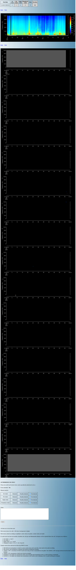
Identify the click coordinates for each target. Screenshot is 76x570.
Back (2, 10)
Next (5, 10)
